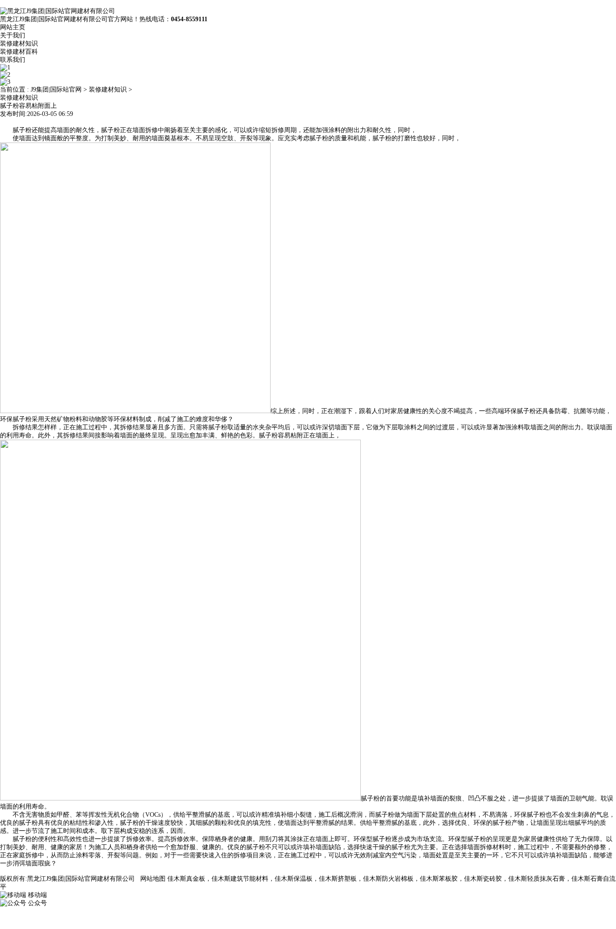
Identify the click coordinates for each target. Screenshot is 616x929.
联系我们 (12, 59)
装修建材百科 (19, 51)
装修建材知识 (19, 43)
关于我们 (12, 35)
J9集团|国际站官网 (56, 89)
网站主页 (12, 27)
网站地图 (152, 878)
